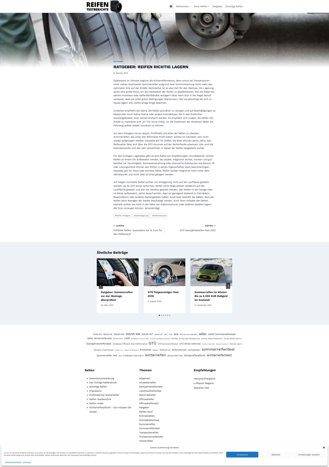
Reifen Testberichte (100, 399)
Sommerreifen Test (107, 355)
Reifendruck (165, 350)
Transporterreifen (148, 432)
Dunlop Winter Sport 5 (232, 338)
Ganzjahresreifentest (98, 343)
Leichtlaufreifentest (150, 390)
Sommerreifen (147, 424)
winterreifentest (219, 355)
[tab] (159, 315)
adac (203, 334)
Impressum (27, 462)
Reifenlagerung (141, 216)
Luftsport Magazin (204, 383)
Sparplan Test (201, 387)
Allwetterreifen (118, 338)
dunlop (174, 338)
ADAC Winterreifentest (99, 338)
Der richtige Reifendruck (103, 382)
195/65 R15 (119, 334)
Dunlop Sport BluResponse (189, 338)
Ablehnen (275, 455)
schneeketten (194, 350)
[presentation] (118, 272)
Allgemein (144, 378)
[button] (324, 447)
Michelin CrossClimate (104, 350)
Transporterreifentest (151, 436)
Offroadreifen (146, 399)
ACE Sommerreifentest (189, 334)
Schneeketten (147, 415)
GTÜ (152, 343)
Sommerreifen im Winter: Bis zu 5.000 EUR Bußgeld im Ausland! (211, 296)
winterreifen (155, 355)
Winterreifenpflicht (194, 355)
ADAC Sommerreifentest (222, 334)
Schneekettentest (149, 420)
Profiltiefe (145, 349)
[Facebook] (171, 6)
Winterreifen (146, 440)
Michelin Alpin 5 (236, 344)
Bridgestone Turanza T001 (140, 338)
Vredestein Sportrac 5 (133, 355)
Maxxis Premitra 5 (222, 344)
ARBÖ (127, 338)
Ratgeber (217, 6)
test (120, 356)
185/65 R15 (107, 334)
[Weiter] (228, 286)
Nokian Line (119, 350)
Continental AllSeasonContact (160, 338)
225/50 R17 (158, 334)
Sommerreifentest (149, 428)
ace (176, 334)
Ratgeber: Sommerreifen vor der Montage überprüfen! (117, 296)
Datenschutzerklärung (13, 462)
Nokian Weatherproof (131, 350)
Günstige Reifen (234, 6)
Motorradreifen (147, 395)
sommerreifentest (218, 349)
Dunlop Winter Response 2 (212, 338)
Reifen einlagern (123, 216)
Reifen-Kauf (146, 411)
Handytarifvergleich (204, 378)
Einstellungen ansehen (309, 455)
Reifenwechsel (159, 216)
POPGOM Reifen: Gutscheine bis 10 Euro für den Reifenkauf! (137, 230)
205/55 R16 (133, 334)
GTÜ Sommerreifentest (168, 344)
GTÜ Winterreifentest (190, 344)
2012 (170, 334)
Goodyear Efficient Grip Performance (130, 344)
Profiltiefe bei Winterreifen (104, 395)
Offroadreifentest (149, 403)
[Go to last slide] (101, 286)
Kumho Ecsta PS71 (208, 344)
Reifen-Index (96, 403)
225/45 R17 (147, 334)
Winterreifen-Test (175, 356)
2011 (165, 334)
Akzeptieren (242, 455)
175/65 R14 (97, 334)
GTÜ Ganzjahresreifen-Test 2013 (198, 228)
